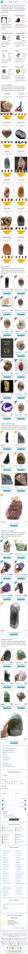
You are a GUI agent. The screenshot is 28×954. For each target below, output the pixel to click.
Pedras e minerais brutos (10, 748)
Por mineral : (4, 793)
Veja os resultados (14, 819)
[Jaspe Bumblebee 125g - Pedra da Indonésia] (7, 386)
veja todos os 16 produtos (7, 117)
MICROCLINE (6, 878)
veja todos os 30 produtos (7, 232)
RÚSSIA (19, 839)
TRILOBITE (19, 892)
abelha (4, 394)
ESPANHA (19, 830)
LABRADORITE (19, 874)
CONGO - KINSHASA (21, 828)
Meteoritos (6, 759)
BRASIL (5, 828)
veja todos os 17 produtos (7, 203)
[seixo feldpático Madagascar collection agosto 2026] (7, 107)
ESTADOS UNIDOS (21, 841)
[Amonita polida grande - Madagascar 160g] (21, 344)
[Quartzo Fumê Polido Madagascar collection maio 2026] (21, 222)
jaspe (18, 373)
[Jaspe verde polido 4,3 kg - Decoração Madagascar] (14, 724)
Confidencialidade (16, 933)
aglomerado (5, 574)
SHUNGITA (19, 890)
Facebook (13, 938)
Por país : (17, 793)
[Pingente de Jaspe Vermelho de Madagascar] (21, 365)
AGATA (18, 850)
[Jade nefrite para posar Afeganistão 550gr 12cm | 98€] (7, 696)
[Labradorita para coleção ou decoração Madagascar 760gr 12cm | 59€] (21, 437)
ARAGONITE (19, 855)
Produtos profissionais (9, 766)
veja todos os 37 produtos (21, 174)
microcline (5, 289)
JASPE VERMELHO (20, 873)
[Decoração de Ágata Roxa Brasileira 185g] (7, 407)
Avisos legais (9, 933)
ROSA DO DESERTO (7, 888)
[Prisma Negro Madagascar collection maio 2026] (21, 250)
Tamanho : (4, 807)
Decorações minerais (9, 750)
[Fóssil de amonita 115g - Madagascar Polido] (7, 365)
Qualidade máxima (7, 765)
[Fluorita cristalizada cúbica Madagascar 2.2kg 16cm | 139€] (21, 654)
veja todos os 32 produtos (21, 260)
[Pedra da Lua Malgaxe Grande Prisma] (7, 282)
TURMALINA (6, 893)
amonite (18, 331)
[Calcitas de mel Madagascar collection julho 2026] (21, 193)
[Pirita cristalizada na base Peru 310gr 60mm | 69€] (21, 696)
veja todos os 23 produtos (21, 232)
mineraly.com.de (22, 942)
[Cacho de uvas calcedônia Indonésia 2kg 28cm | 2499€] (21, 587)
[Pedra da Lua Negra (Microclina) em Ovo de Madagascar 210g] (21, 407)
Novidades (5, 763)
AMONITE (5, 853)
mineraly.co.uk (13, 942)
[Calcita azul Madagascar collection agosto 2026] (21, 107)
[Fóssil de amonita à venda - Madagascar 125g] (21, 323)
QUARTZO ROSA (6, 886)
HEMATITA (19, 869)
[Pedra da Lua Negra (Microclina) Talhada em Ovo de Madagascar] (21, 386)
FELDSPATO (19, 866)
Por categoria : (5, 775)
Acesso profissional (17, 935)
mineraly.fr (5, 942)
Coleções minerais (6, 85)
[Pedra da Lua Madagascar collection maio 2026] (7, 250)
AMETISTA (19, 852)
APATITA (5, 855)
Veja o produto (7, 293)
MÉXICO (5, 837)
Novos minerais (5, 266)
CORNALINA (6, 862)
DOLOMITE (6, 864)
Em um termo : (5, 788)
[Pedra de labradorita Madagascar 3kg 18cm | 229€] (21, 546)
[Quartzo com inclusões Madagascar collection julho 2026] (21, 164)
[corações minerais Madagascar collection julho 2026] (7, 222)
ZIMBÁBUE (19, 842)
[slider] (2, 800)
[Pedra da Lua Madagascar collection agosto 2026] (7, 135)
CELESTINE (6, 860)
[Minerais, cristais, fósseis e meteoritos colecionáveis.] (2, 1)
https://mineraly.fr (21, 939)
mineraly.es (13, 943)
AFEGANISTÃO (6, 827)
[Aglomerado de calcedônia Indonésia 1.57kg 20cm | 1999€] (7, 567)
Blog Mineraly (6, 938)
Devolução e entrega (8, 935)
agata (4, 310)
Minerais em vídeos (6, 639)
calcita (18, 487)
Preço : (3, 798)
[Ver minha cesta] (13, 2)
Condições (4, 933)
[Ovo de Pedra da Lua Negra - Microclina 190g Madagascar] (21, 282)
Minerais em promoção (8, 424)
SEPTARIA (5, 890)
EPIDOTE (18, 864)
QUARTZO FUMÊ (7, 883)
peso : (3, 802)
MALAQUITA (19, 876)
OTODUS (5, 880)
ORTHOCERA (19, 878)
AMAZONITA (6, 852)
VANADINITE (19, 893)
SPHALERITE (6, 892)
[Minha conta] (11, 2)
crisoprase (19, 466)
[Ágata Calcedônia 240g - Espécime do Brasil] (7, 302)
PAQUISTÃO (6, 839)
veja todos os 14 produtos (21, 117)
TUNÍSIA (5, 841)
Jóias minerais (7, 758)
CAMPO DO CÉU (20, 859)
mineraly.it (6, 943)
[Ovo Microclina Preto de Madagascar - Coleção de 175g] (7, 323)
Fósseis (5, 756)
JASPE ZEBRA (6, 874)
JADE (4, 871)
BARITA (18, 857)
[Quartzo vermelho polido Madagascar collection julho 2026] (7, 193)
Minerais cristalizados (9, 752)
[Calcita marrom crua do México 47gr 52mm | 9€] (14, 507)
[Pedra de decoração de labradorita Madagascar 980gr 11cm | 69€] (7, 479)
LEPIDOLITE (6, 876)
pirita (4, 553)
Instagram (19, 938)
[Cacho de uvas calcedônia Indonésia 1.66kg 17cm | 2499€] (7, 587)
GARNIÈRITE (19, 867)
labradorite (19, 445)
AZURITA (5, 857)
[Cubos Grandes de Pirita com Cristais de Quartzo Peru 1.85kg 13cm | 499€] (7, 546)
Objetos (5, 754)
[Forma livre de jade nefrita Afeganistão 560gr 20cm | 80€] (7, 443)
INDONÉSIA (6, 834)
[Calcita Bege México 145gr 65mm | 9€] (21, 479)
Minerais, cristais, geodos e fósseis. (13, 5)
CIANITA (18, 860)
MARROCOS (6, 835)
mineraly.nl (21, 943)
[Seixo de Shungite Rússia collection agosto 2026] (21, 135)
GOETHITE (5, 869)
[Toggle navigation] (26, 1)
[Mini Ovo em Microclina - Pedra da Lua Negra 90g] (21, 302)
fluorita (18, 662)
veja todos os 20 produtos (21, 146)
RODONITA (19, 886)
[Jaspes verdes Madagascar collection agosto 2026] (7, 164)
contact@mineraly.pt (11, 939)
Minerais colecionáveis (8, 530)
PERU (18, 837)
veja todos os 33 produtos (7, 146)
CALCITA (5, 859)
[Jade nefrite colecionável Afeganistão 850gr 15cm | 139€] (7, 675)
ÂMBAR (5, 895)
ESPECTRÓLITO (6, 866)
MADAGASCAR (20, 835)
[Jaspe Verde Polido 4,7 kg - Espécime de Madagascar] (7, 654)
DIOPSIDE (18, 862)
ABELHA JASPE (6, 850)
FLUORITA (5, 867)
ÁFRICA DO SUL (6, 842)
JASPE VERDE (6, 873)
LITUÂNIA (19, 834)
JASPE (18, 871)
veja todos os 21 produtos (7, 260)
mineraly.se (17, 945)
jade (3, 445)
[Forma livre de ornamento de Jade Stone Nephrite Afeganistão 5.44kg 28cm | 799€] (14, 615)
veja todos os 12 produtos (7, 174)
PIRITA (18, 880)
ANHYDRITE (19, 853)
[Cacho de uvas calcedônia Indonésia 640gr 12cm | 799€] (21, 567)
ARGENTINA (19, 827)
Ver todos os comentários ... (19, 927)
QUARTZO (19, 881)
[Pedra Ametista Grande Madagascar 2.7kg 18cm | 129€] (21, 675)
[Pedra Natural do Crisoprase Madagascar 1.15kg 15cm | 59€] (21, 458)
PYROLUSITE (6, 881)
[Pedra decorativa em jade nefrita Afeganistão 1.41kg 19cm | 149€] (7, 458)
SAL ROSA (19, 888)
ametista (18, 683)
